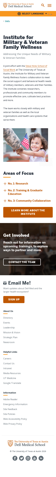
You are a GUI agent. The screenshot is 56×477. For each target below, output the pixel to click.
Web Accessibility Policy (15, 418)
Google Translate (12, 383)
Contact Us (8, 363)
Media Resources (12, 373)
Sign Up (13, 299)
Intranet (7, 368)
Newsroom (9, 342)
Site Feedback (10, 409)
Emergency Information (15, 404)
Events (6, 322)
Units (7, 21)
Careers (7, 358)
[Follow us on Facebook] (15, 458)
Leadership (9, 327)
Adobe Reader (10, 399)
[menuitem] (43, 5)
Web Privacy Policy (12, 423)
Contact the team (22, 262)
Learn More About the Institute (28, 212)
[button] (15, 183)
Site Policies (9, 414)
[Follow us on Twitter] (21, 458)
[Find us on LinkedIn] (41, 458)
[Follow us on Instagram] (28, 458)
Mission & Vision (11, 332)
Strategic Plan (10, 337)
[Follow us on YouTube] (34, 458)
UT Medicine (9, 378)
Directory (8, 317)
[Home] (18, 5)
